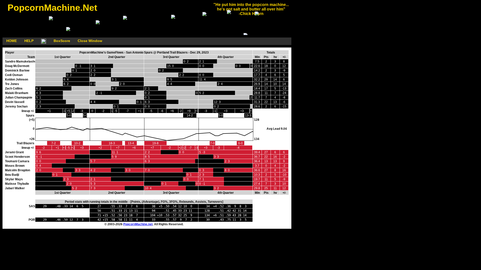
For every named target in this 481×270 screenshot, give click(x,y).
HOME (11, 41)
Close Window (90, 41)
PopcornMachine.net (138, 224)
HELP (29, 41)
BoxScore (62, 41)
